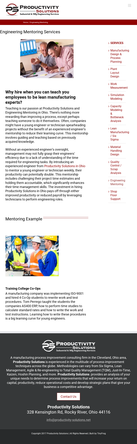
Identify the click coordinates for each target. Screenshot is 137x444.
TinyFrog (101, 433)
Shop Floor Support (115, 195)
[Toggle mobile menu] (130, 5)
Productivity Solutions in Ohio (64, 166)
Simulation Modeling (117, 96)
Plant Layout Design (114, 72)
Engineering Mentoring (117, 182)
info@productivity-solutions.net (69, 420)
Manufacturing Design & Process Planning (119, 56)
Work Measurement (119, 85)
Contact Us (68, 396)
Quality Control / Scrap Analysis (115, 167)
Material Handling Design (116, 150)
